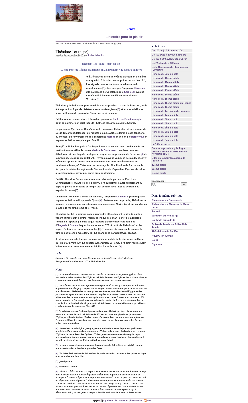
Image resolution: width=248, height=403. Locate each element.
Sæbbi (155, 240)
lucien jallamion (96, 55)
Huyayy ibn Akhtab (162, 235)
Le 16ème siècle (161, 144)
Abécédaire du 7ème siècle (167, 200)
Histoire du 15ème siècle (165, 98)
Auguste (62, 225)
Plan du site (136, 400)
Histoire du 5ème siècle (165, 127)
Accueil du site (63, 43)
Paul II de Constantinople (127, 119)
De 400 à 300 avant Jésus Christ (169, 59)
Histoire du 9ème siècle (165, 74)
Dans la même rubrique (166, 195)
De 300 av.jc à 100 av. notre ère (169, 54)
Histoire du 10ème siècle (165, 78)
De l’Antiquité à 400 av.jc (165, 63)
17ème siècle (159, 164)
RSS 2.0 (151, 400)
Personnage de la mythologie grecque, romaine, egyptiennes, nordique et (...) (169, 151)
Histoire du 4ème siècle (165, 123)
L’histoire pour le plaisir (124, 37)
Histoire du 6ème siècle (165, 131)
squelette (108, 400)
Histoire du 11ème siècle (165, 82)
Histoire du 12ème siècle (165, 86)
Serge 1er (129, 92)
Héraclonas (137, 136)
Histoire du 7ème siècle (85, 43)
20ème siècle (159, 168)
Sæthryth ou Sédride (163, 220)
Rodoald (156, 211)
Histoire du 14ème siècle (165, 94)
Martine (111, 136)
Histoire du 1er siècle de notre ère (171, 111)
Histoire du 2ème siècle (165, 115)
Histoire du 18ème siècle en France (171, 103)
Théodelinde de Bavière (165, 231)
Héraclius (139, 88)
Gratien (74, 225)
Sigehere (157, 244)
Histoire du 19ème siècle (165, 107)
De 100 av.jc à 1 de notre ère (167, 50)
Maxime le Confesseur (104, 150)
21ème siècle (159, 173)
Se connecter (121, 400)
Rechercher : (158, 181)
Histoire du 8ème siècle (165, 140)
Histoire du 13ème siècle (165, 90)
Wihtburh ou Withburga (165, 215)
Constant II (122, 196)
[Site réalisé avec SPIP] (97, 400)
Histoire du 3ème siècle (165, 119)
